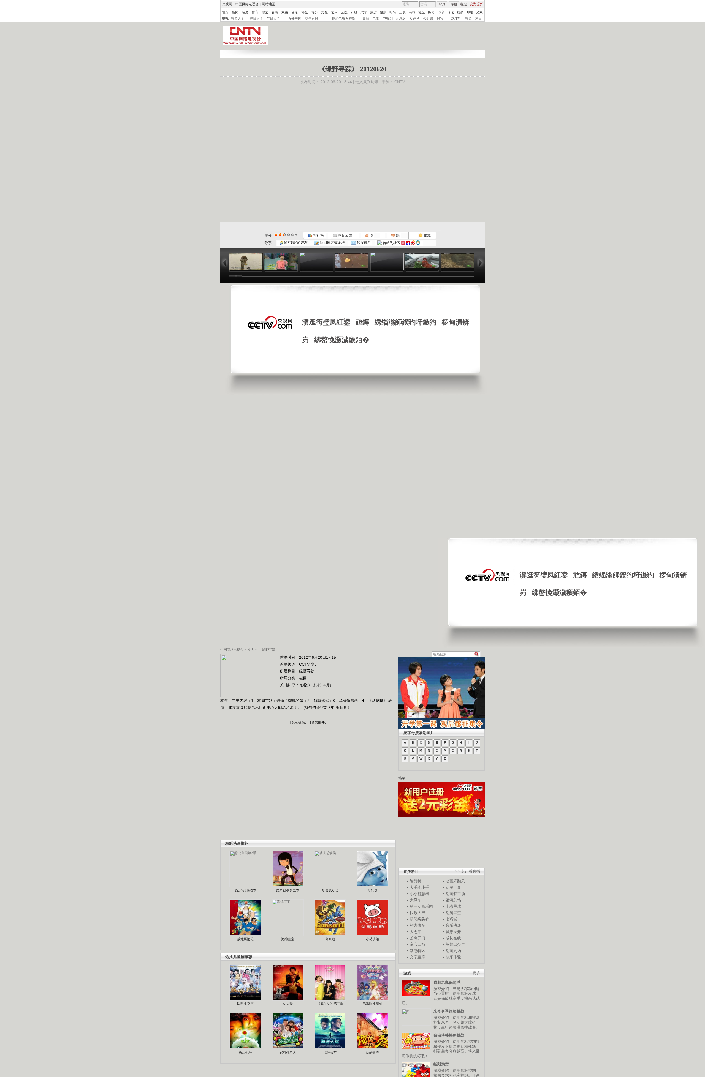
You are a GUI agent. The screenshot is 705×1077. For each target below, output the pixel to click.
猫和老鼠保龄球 (446, 982)
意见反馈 (344, 235)
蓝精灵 (373, 890)
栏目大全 (256, 18)
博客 (441, 12)
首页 (225, 12)
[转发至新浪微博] (413, 243)
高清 (365, 18)
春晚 (275, 12)
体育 (255, 12)
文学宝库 (417, 957)
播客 (440, 18)
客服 (463, 4)
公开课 (428, 18)
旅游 (373, 12)
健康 (383, 12)
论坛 (450, 12)
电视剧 (388, 18)
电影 (376, 18)
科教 (304, 12)
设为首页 (476, 4)
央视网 (227, 4)
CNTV (399, 82)
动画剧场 (453, 950)
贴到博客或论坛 (332, 242)
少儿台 (253, 650)
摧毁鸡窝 (441, 1064)
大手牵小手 (419, 887)
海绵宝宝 (287, 939)
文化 (324, 12)
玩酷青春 (372, 1052)
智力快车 (417, 925)
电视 (225, 18)
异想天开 (453, 932)
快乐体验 (453, 957)
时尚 (392, 12)
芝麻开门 (417, 938)
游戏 (479, 12)
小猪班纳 (372, 939)
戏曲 (284, 12)
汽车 (363, 12)
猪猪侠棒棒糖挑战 (448, 1035)
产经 (354, 12)
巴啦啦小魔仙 (373, 1004)
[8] (288, 234)
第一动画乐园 (421, 906)
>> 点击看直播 (467, 871)
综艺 (265, 12)
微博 (431, 12)
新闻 (235, 12)
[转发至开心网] (403, 243)
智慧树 (415, 881)
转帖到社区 (391, 243)
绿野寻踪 (268, 650)
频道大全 (237, 18)
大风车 (415, 900)
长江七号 (245, 1052)
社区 (421, 12)
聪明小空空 (245, 1004)
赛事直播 (311, 18)
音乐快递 (453, 925)
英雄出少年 (455, 944)
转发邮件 (363, 242)
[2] (276, 234)
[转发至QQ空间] (418, 243)
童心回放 (417, 944)
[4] (280, 234)
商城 (412, 12)
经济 (245, 12)
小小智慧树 (419, 894)
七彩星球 (453, 906)
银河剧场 (453, 900)
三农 (402, 12)
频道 (468, 18)
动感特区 (417, 950)
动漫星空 (453, 913)
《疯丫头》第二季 (330, 1004)
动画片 (415, 18)
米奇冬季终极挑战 (448, 1011)
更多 (476, 973)
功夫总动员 (330, 890)
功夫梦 (288, 1004)
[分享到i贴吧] (408, 243)
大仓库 (415, 932)
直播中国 (294, 18)
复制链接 (298, 722)
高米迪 (330, 939)
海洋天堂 (330, 1052)
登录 (442, 4)
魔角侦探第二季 (287, 890)
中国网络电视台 (247, 4)
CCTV (455, 18)
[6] (284, 234)
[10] (293, 234)
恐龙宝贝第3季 (245, 890)
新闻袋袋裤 (419, 919)
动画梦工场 (455, 894)
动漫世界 (453, 887)
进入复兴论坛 (366, 82)
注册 (454, 4)
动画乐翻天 (455, 881)
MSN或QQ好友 (295, 242)
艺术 (334, 12)
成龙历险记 (245, 939)
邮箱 (470, 12)
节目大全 (273, 18)
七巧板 (451, 919)
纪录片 (401, 18)
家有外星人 (288, 1052)
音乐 (294, 12)
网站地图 (268, 4)
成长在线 (453, 938)
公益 (344, 12)
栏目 (478, 18)
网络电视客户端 (343, 18)
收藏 (427, 235)
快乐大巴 (417, 913)
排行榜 (318, 235)
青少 (314, 12)
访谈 (460, 12)
